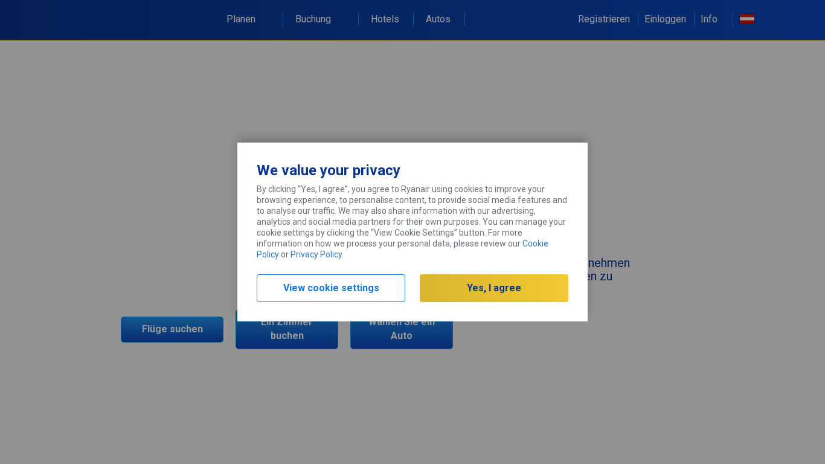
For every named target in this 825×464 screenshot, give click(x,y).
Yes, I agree (494, 288)
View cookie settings (331, 288)
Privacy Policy (316, 254)
